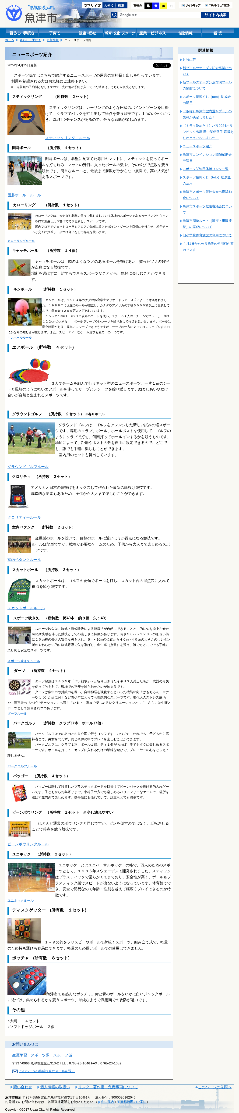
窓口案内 (107, 1102)
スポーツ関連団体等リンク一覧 (205, 169)
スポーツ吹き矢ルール (23, 661)
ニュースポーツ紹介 (197, 146)
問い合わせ (22, 1087)
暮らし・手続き (30, 40)
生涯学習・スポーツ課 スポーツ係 (42, 1055)
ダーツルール (17, 713)
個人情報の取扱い (55, 1087)
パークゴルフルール (22, 766)
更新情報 (53, 40)
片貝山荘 (189, 59)
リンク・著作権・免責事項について (108, 1087)
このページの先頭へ (215, 1087)
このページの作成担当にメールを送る (47, 1071)
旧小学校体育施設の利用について (207, 235)
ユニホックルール (20, 900)
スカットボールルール (26, 608)
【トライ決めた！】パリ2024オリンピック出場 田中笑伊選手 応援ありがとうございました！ (208, 132)
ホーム (9, 40)
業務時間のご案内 (133, 1102)
